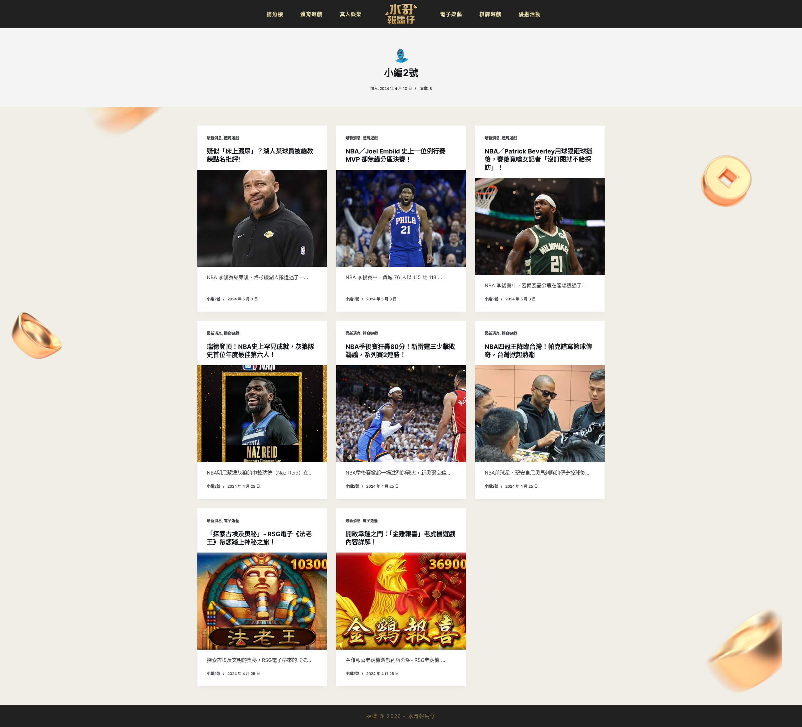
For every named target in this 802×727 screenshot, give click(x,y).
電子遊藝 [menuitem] (451, 14)
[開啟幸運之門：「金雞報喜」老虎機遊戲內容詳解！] (401, 601)
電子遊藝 (231, 520)
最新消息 (214, 138)
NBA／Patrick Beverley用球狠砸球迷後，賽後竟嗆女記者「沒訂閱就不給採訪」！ (538, 159)
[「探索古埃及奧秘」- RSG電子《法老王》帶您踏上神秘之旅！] (262, 601)
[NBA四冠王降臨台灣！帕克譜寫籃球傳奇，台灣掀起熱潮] (540, 413)
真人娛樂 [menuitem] (351, 14)
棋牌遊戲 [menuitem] (490, 14)
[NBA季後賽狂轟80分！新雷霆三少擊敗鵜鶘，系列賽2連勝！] (401, 413)
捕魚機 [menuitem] (275, 14)
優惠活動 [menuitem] (530, 14)
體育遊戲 (231, 138)
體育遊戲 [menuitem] (311, 14)
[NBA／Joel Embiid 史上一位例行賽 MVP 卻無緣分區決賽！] (401, 218)
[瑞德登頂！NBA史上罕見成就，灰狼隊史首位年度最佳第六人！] (262, 413)
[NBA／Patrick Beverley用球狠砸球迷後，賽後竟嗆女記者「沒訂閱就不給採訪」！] (540, 226)
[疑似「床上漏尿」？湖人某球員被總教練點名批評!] (262, 218)
